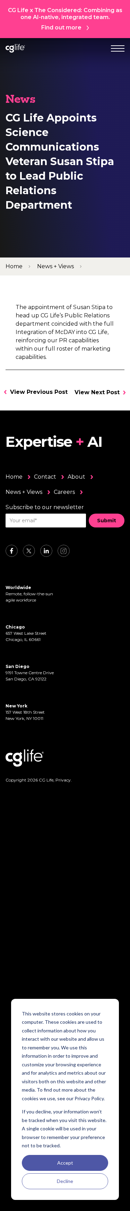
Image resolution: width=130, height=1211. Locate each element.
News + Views (24, 492)
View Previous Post (39, 392)
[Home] (15, 48)
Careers (64, 492)
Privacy (63, 780)
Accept (65, 1163)
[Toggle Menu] (117, 48)
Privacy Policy (89, 1098)
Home (14, 476)
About (76, 476)
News (20, 100)
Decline (65, 1181)
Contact (45, 476)
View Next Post (97, 392)
